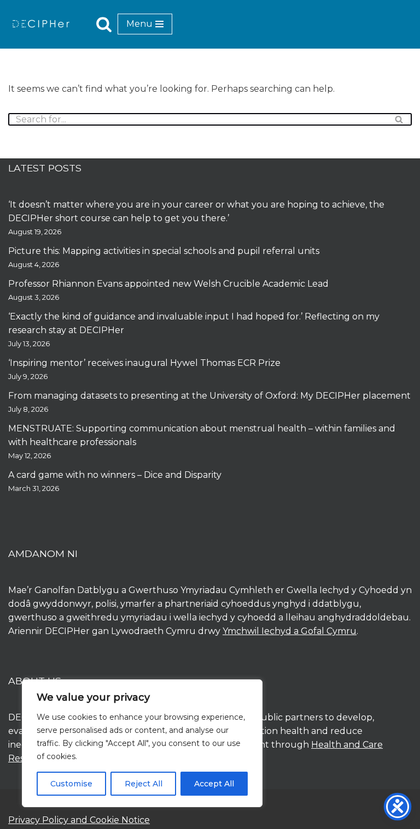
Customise (71, 784)
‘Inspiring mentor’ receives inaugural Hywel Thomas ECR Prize (144, 363)
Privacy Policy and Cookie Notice (79, 820)
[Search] (104, 24)
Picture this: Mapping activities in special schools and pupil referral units (165, 251)
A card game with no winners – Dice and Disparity (114, 475)
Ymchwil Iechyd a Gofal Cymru (290, 631)
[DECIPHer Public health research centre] (41, 23)
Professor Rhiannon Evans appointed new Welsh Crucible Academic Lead (168, 284)
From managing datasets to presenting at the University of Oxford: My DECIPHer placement (209, 395)
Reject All (143, 784)
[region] (142, 743)
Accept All (214, 784)
